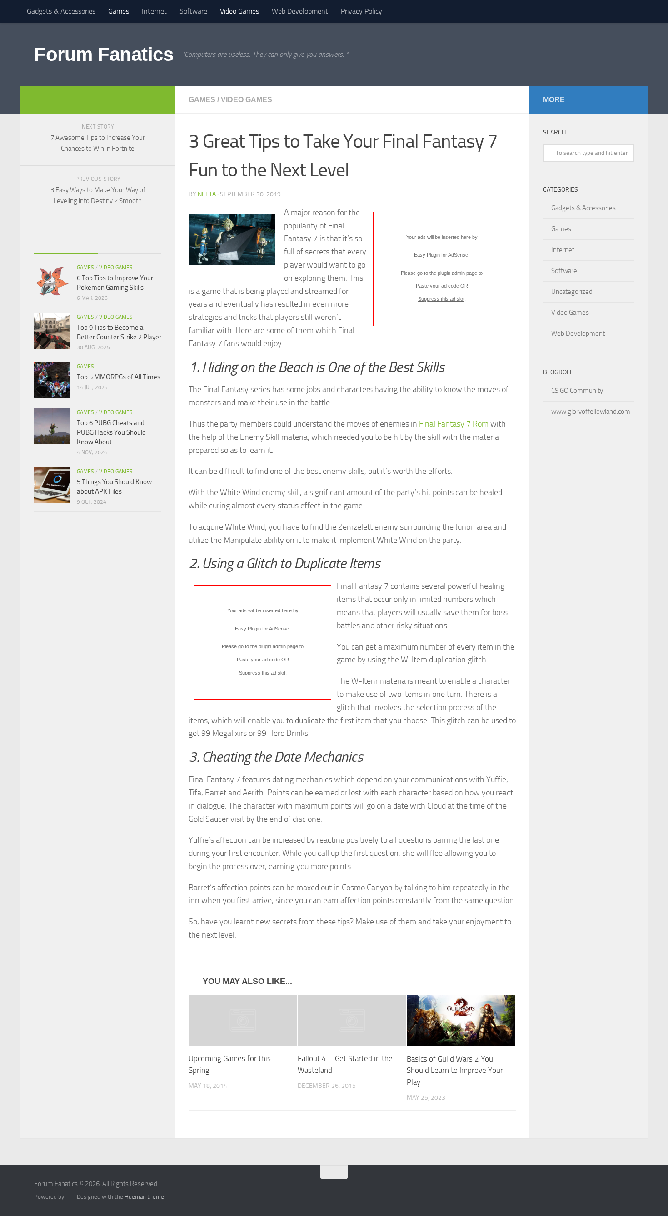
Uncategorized (572, 292)
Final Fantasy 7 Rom (454, 424)
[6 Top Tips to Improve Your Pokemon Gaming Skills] (52, 281)
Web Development (300, 11)
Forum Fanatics (103, 54)
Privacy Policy (361, 11)
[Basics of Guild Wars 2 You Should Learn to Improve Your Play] (461, 1020)
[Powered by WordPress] (68, 1197)
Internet (154, 11)
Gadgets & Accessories (61, 11)
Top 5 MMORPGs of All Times (118, 377)
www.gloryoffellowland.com (590, 411)
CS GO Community (577, 391)
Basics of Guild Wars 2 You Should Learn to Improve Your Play (455, 1070)
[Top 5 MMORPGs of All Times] (52, 380)
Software (193, 11)
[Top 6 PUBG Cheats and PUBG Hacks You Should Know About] (52, 426)
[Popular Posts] (129, 244)
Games (118, 11)
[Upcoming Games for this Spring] (243, 1020)
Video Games (239, 11)
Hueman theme (144, 1196)
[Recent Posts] (66, 244)
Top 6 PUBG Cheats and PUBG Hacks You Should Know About (111, 432)
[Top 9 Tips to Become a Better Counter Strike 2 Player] (52, 331)
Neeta (207, 194)
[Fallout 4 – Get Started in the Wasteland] (352, 1020)
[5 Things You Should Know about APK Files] (52, 485)
